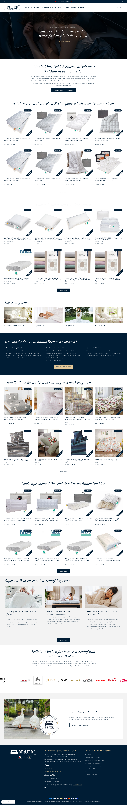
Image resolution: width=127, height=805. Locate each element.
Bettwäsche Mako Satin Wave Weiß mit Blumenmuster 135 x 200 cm (108, 418)
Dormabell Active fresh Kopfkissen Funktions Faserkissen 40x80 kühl (46, 519)
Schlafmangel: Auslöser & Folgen (93, 766)
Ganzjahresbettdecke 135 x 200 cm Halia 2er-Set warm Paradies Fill (108, 179)
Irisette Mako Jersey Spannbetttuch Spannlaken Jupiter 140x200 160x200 (47, 279)
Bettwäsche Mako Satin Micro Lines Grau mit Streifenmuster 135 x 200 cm (17, 460)
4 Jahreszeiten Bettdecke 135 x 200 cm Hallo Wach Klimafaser (17, 179)
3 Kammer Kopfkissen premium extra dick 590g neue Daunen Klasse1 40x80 (78, 239)
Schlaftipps (88, 754)
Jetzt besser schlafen (63, 41)
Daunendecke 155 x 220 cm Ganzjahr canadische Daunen (107, 139)
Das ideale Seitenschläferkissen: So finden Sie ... (102, 613)
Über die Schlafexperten (63, 366)
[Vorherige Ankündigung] (4, 1)
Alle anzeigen (63, 193)
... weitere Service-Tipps (91, 774)
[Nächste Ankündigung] (122, 1)
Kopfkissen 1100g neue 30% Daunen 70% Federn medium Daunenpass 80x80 (48, 239)
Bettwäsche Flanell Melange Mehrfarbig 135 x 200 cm (48, 460)
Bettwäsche (99, 325)
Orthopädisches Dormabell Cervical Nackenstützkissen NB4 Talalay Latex (17, 279)
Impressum (97, 801)
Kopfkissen (38, 325)
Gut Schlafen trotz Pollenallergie (93, 763)
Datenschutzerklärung (69, 801)
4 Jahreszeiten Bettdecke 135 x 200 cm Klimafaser (47, 139)
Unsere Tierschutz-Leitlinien (80, 725)
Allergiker (68, 325)
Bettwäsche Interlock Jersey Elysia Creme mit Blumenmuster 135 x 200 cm (108, 460)
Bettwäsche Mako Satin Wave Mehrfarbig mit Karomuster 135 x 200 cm (78, 419)
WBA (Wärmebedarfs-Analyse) (93, 757)
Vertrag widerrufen (8, 801)
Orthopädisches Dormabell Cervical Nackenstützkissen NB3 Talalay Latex (77, 559)
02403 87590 (48, 769)
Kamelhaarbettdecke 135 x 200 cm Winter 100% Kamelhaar (76, 179)
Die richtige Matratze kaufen (61, 611)
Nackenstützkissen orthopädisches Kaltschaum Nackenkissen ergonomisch (108, 559)
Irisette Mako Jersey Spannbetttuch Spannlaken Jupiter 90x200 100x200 (77, 279)
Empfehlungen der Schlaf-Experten (63, 90)
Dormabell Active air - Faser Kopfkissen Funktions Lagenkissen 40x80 (18, 519)
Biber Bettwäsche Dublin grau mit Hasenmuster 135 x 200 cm (15, 418)
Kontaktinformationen (89, 801)
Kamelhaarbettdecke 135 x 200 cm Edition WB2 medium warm (76, 139)
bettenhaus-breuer (34, 801)
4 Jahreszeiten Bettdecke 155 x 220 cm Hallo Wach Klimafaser (17, 139)
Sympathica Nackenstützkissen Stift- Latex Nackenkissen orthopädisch (107, 519)
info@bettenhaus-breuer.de (52, 771)
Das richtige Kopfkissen (91, 769)
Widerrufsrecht (59, 801)
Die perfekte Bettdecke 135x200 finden (22, 613)
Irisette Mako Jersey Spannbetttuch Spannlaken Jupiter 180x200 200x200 (108, 279)
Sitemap (87, 771)
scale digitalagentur (50, 801)
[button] (28, 7)
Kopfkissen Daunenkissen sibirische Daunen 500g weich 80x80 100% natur (17, 239)
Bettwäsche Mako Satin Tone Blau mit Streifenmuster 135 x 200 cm (77, 460)
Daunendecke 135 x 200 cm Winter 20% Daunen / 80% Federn (108, 239)
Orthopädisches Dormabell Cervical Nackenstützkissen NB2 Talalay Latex (47, 559)
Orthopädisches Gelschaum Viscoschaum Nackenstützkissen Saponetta (78, 519)
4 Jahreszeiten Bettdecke (13, 325)
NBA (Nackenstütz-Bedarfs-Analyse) (94, 760)
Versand (80, 801)
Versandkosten (77, 784)
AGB (76, 801)
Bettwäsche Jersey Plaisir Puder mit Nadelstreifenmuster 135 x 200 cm (46, 418)
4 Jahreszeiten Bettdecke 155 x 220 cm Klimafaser (47, 179)
